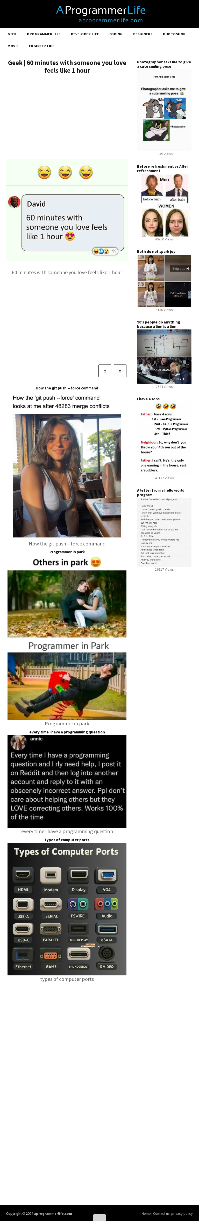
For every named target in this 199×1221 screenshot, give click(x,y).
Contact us (161, 1213)
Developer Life (85, 34)
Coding (116, 34)
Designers (143, 34)
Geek (12, 34)
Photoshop (174, 34)
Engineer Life (41, 46)
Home (147, 1213)
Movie (13, 46)
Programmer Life (44, 34)
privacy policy (182, 1213)
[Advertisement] (67, 117)
